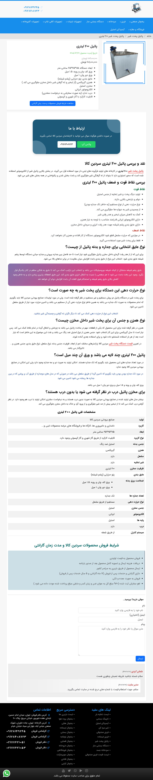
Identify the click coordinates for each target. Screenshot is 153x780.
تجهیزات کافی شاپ (53, 21)
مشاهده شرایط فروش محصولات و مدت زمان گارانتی (53, 103)
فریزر (123, 21)
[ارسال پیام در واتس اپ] (8, 773)
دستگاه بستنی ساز (95, 21)
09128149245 (31, 7)
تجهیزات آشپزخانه (31, 21)
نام (143, 606)
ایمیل (142, 615)
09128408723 (31, 11)
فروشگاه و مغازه (137, 29)
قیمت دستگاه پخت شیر (121, 344)
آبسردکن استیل (117, 29)
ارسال (140, 658)
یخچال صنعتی (137, 21)
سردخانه (112, 21)
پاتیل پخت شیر (135, 171)
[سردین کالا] (136, 8)
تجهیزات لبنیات (74, 21)
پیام (143, 624)
